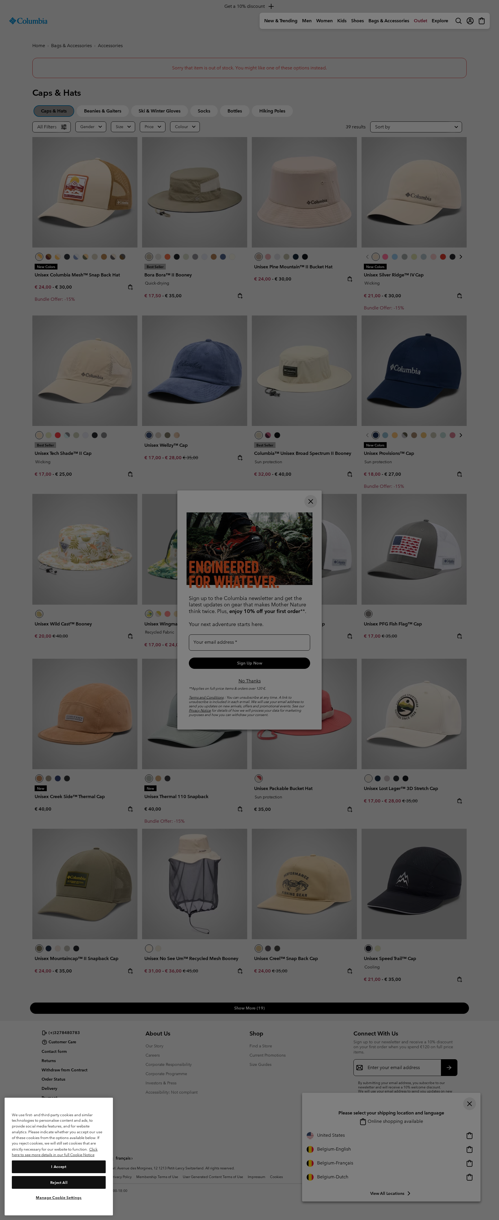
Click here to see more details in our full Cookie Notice (55, 1152)
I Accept (58, 1166)
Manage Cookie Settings (58, 1197)
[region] (59, 1156)
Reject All (59, 1182)
